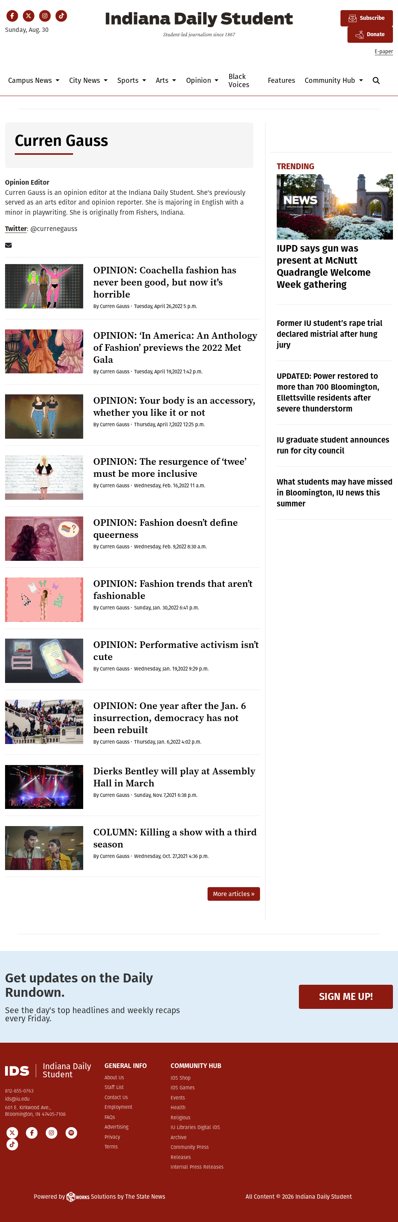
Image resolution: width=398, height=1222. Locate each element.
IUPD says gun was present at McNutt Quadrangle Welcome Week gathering (324, 267)
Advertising (116, 1127)
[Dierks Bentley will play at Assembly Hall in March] (44, 787)
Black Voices (239, 80)
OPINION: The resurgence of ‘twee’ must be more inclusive (169, 467)
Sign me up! (346, 997)
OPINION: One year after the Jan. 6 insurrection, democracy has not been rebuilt (169, 717)
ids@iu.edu (17, 1099)
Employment (118, 1107)
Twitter (16, 229)
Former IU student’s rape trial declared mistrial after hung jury (329, 334)
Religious (180, 1117)
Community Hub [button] (331, 80)
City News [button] (85, 80)
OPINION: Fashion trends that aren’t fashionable (173, 589)
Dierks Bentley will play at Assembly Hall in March (174, 777)
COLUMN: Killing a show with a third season (175, 838)
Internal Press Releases (197, 1167)
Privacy (112, 1137)
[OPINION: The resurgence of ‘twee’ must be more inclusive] (44, 477)
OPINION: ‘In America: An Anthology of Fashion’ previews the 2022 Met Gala (175, 347)
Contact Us (116, 1097)
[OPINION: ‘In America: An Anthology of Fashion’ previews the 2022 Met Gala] (44, 351)
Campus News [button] (31, 80)
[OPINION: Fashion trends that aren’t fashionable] (44, 600)
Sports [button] (128, 80)
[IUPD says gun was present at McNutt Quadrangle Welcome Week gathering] (335, 207)
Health (178, 1107)
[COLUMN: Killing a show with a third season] (44, 848)
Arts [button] (163, 80)
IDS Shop (180, 1078)
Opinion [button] (199, 80)
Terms (111, 1147)
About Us (114, 1077)
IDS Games (183, 1088)
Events (178, 1098)
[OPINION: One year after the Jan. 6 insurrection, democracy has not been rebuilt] (44, 722)
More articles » (234, 894)
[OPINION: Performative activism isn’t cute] (44, 661)
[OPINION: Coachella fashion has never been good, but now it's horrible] (44, 286)
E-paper (384, 51)
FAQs (110, 1117)
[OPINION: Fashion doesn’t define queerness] (44, 538)
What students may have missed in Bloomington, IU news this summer (335, 492)
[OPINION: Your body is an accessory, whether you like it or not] (44, 416)
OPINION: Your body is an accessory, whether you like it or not (174, 406)
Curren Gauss (114, 306)
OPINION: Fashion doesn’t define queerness (165, 528)
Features (281, 80)
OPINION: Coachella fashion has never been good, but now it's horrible (164, 282)
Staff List (114, 1087)
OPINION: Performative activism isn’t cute (176, 650)
